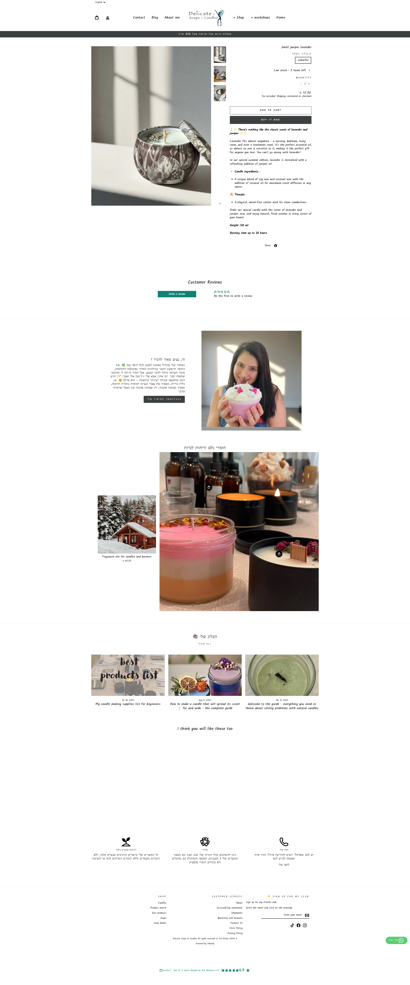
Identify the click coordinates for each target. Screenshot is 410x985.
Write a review (177, 294)
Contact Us (236, 923)
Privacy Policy (235, 933)
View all (205, 643)
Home (280, 17)
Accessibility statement (229, 908)
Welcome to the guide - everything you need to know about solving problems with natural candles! (282, 706)
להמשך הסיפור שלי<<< (164, 399)
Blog (155, 17)
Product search (158, 908)
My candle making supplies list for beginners (127, 704)
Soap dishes (160, 923)
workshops (261, 17)
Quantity (304, 77)
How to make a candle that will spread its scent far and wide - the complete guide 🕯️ (205, 706)
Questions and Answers (230, 918)
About (239, 903)
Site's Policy (235, 928)
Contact (139, 17)
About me (172, 17)
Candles (162, 903)
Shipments (236, 913)
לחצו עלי (284, 865)
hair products (159, 913)
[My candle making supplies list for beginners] (128, 675)
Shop (239, 17)
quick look (127, 550)
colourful (303, 60)
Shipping (281, 96)
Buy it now (270, 120)
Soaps (163, 918)
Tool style (302, 54)
